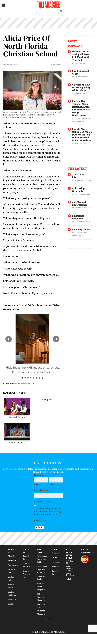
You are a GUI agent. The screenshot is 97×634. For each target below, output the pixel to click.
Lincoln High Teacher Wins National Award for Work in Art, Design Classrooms (81, 108)
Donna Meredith (82, 77)
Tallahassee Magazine (48, 4)
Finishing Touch (81, 229)
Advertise (12, 560)
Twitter (54, 558)
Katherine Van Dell (83, 232)
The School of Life (80, 176)
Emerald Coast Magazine (41, 586)
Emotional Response (78, 217)
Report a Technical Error (26, 574)
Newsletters (13, 565)
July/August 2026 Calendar (80, 203)
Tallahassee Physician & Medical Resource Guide (42, 573)
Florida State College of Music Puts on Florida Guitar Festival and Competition (82, 135)
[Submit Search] (61, 11)
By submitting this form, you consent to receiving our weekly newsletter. (48, 511)
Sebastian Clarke (80, 236)
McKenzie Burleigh (83, 180)
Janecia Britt (78, 121)
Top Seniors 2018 (25, 384)
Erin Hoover (80, 63)
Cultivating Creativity (78, 190)
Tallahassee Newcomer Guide (42, 559)
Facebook (55, 553)
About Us (11, 556)
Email (41, 490)
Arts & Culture (16, 442)
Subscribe (12, 599)
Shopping (47, 399)
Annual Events (17, 417)
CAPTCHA (40, 520)
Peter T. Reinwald (82, 118)
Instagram (56, 562)
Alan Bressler (11, 64)
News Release (81, 143)
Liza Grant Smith (82, 222)
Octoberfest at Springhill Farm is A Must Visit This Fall (81, 55)
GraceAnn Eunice (82, 208)
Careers (11, 604)
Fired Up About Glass (80, 72)
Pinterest (55, 567)
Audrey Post (80, 93)
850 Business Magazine (41, 597)
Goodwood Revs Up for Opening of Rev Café (81, 87)
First (36, 484)
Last (51, 484)
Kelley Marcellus (82, 194)
